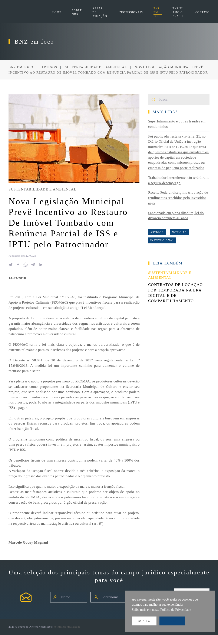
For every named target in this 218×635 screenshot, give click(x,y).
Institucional (162, 240)
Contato (202, 12)
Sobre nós (77, 12)
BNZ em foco (157, 12)
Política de (175, 609)
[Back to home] (30, 12)
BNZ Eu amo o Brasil (178, 12)
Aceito (144, 620)
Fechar (172, 620)
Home (56, 12)
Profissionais (131, 12)
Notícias (179, 232)
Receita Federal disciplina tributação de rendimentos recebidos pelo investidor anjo (178, 197)
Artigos (157, 232)
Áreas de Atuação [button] (99, 12)
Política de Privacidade (67, 626)
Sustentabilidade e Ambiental (42, 189)
